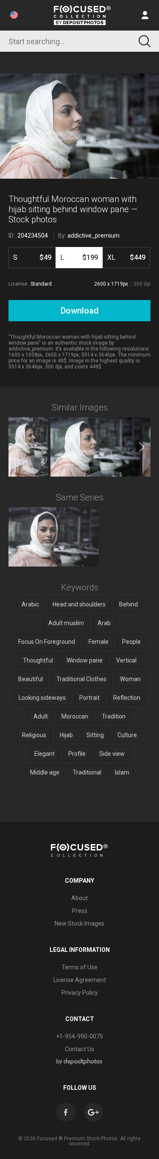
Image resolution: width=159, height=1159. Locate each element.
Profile (77, 753)
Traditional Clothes (81, 679)
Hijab (66, 735)
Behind (128, 604)
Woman (130, 679)
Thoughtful (38, 660)
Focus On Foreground (46, 641)
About (79, 898)
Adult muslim (66, 623)
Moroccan (74, 716)
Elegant (44, 753)
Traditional (87, 772)
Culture (127, 735)
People (131, 641)
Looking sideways (42, 697)
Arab (104, 623)
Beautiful (30, 679)
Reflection (126, 697)
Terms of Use (79, 967)
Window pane (85, 660)
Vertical (126, 660)
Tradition (114, 716)
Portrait (89, 697)
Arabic (30, 604)
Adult (40, 716)
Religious (34, 735)
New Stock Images (79, 923)
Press (79, 910)
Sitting (95, 735)
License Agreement (79, 980)
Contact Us (79, 1049)
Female (99, 641)
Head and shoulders (79, 604)
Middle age (44, 772)
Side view (112, 753)
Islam (122, 772)
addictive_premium (93, 235)
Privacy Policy (79, 992)
